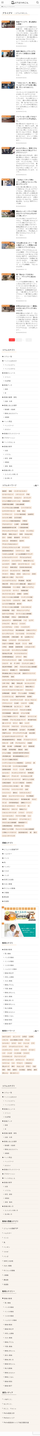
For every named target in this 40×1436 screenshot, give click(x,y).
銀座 (26, 749)
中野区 (27, 786)
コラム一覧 (8, 356)
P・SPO (17, 663)
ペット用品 (8, 421)
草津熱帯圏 (12, 749)
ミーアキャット (7, 514)
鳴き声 (30, 600)
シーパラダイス (26, 507)
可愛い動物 (8, 989)
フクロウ (22, 623)
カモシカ (5, 541)
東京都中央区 (32, 720)
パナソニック (20, 494)
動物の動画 (8, 949)
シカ (33, 564)
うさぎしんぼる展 (7, 554)
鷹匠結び (23, 716)
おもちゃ (8, 429)
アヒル (27, 1040)
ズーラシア (27, 497)
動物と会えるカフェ (11, 413)
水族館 (30, 743)
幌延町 (4, 491)
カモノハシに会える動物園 (10, 597)
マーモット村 (6, 766)
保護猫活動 (24, 590)
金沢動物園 (24, 524)
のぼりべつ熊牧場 (7, 643)
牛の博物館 (30, 796)
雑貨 (6, 389)
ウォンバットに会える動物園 (25, 829)
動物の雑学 (8, 446)
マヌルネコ (29, 690)
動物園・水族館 (10, 409)
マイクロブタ (31, 633)
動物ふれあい (13, 534)
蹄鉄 (12, 676)
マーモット (25, 537)
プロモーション (9, 438)
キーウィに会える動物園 (23, 613)
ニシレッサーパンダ (8, 836)
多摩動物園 (5, 693)
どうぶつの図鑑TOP (11, 849)
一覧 (35, 485)
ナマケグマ (5, 623)
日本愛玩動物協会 (7, 657)
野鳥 (25, 657)
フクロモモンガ (7, 1056)
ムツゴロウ (5, 564)
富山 (23, 511)
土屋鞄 (31, 703)
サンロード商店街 (18, 783)
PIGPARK (5, 676)
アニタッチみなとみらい (10, 544)
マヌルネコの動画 (25, 710)
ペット (15, 769)
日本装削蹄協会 (14, 802)
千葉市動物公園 (7, 706)
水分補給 (22, 1070)
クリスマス (25, 547)
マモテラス (15, 726)
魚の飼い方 (8, 478)
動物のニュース (9, 373)
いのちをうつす (30, 647)
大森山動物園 (20, 504)
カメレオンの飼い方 (11, 474)
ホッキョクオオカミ (8, 806)
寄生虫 (4, 640)
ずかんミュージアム (23, 610)
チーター (32, 1050)
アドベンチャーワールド (10, 531)
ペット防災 (16, 587)
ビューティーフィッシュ (16, 796)
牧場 (21, 534)
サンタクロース (15, 570)
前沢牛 (22, 541)
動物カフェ (23, 809)
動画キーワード (8, 1030)
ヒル (29, 816)
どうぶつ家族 (6, 753)
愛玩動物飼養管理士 (8, 739)
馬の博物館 (5, 617)
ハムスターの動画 (11, 969)
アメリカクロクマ (23, 640)
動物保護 (31, 746)
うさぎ (22, 531)
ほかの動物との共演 (16, 1040)
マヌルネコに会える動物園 (28, 667)
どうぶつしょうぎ (26, 726)
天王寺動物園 (6, 713)
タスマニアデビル (7, 630)
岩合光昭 (32, 733)
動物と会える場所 (10, 405)
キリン (15, 723)
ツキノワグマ (6, 600)
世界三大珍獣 (9, 879)
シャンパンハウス (17, 789)
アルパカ (5, 700)
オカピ (34, 799)
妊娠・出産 (8, 401)
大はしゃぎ (20, 1066)
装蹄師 (29, 696)
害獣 (3, 746)
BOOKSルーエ (19, 826)
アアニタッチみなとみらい (10, 799)
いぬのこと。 (19, 686)
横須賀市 (17, 537)
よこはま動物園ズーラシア (24, 554)
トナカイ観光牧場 (19, 514)
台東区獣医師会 (7, 826)
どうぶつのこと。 (25, 819)
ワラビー (19, 1063)
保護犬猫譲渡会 (24, 670)
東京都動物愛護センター (20, 756)
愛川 (35, 832)
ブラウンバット (7, 703)
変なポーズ (5, 1066)
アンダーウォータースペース (11, 779)
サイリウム (5, 789)
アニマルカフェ (20, 743)
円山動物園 (31, 729)
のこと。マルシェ (30, 700)
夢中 (13, 1066)
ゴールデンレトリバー (16, 1046)
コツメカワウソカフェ (9, 580)
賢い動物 (8, 954)
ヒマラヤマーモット (8, 511)
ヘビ (25, 620)
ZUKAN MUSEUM (25, 567)
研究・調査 (8, 458)
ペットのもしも (9, 442)
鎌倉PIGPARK (20, 696)
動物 (10, 491)
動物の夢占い (30, 686)
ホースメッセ (32, 716)
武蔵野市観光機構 (7, 504)
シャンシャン (6, 792)
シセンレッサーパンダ (9, 812)
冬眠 (18, 511)
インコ (24, 643)
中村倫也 (32, 693)
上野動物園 (17, 746)
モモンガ (5, 743)
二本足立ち (28, 1063)
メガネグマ (16, 600)
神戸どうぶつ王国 (28, 779)
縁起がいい (31, 584)
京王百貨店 (17, 517)
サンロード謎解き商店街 (10, 759)
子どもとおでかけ (25, 557)
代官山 (14, 617)
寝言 (3, 1070)
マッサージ (30, 1060)
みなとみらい (13, 819)
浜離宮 (19, 594)
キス (19, 1043)
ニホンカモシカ (26, 607)
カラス (14, 1043)
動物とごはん (9, 1016)
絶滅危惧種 (19, 647)
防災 (13, 610)
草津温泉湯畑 (6, 587)
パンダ (22, 769)
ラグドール (5, 1063)
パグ (3, 1053)
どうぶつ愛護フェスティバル (11, 501)
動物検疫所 (26, 501)
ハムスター (8, 854)
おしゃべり (16, 1036)
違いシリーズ (6, 723)
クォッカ (26, 1043)
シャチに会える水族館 (20, 766)
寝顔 (9, 1070)
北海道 (10, 537)
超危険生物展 (6, 769)
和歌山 (12, 574)
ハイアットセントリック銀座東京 (12, 763)
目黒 (20, 660)
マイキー (5, 574)
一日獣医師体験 (23, 527)
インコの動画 (9, 961)
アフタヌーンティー (30, 739)
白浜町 (16, 703)
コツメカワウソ (16, 560)
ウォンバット (21, 806)
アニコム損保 (22, 693)
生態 (6, 450)
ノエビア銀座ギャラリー (10, 716)
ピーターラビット (7, 494)
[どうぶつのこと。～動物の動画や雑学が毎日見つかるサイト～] (20, 2)
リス (13, 1063)
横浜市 (19, 604)
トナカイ (21, 812)
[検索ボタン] (37, 2)
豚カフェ (14, 623)
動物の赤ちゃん (28, 560)
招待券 (14, 693)
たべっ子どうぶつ (7, 633)
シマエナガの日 (28, 660)
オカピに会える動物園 (9, 822)
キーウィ (16, 590)
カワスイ (18, 657)
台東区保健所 (6, 783)
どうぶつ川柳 (25, 713)
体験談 (7, 462)
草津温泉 (31, 773)
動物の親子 (8, 1024)
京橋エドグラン (31, 630)
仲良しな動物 (9, 977)
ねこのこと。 (18, 706)
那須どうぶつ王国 (7, 829)
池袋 (23, 600)
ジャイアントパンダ (16, 700)
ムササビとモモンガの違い (10, 786)
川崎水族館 (15, 637)
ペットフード (9, 425)
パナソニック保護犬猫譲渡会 (11, 521)
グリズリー (5, 560)
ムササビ (28, 763)
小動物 (6, 892)
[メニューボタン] (2, 2)
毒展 (30, 643)
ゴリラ (4, 1046)
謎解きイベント (26, 802)
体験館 (7, 417)
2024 (18, 574)
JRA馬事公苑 (6, 756)
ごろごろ (5, 1040)
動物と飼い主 (9, 1000)
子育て (28, 1066)
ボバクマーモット (23, 564)
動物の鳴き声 (9, 973)
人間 (11, 743)
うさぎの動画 (9, 965)
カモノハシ (26, 574)
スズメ (16, 1050)
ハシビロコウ (25, 627)
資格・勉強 (8, 466)
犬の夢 (27, 706)
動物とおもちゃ (10, 1012)
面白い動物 (8, 996)
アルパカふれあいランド (17, 720)
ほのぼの (22, 729)
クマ (32, 1043)
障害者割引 (13, 541)
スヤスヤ (24, 1050)
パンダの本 (17, 1053)
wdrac (4, 796)
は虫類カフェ (29, 637)
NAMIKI (29, 783)
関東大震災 (13, 567)
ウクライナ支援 (21, 816)
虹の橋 (10, 746)
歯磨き (15, 1070)
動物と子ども (9, 985)
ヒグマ (31, 620)
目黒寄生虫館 (17, 620)
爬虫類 (4, 534)
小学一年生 (5, 683)
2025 (34, 574)
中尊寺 (25, 521)
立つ (3, 537)
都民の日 (16, 713)
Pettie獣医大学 (9, 1413)
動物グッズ (8, 385)
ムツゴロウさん (7, 627)
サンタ (4, 802)
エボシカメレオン (25, 792)
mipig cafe (28, 534)
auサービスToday (8, 613)
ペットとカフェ (10, 365)
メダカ (16, 627)
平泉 (28, 494)
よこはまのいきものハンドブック (12, 736)
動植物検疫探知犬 (7, 551)
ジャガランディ (7, 1050)
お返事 (31, 1036)
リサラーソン (20, 551)
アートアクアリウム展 (20, 733)
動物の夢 (29, 769)
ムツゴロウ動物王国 (8, 604)
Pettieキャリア (9, 1418)
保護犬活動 (25, 570)
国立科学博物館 (7, 667)
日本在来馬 (5, 637)
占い (25, 746)
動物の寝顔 (8, 1020)
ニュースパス (6, 590)
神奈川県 (5, 584)
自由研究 (31, 514)
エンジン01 (6, 650)
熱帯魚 (29, 1070)
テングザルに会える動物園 (10, 507)
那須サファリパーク (29, 673)
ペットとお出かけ (10, 361)
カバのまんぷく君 (26, 776)
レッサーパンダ (31, 680)
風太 (11, 686)
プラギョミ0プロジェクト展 (11, 547)
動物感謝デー (23, 822)
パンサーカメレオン (20, 491)
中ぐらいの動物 (9, 888)
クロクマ (5, 663)
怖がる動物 (8, 1008)
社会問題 (8, 381)
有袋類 (6, 901)
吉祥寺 (26, 594)
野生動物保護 (13, 729)
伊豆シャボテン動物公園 (17, 584)
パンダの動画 (9, 957)
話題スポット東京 (7, 577)
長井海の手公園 (7, 653)
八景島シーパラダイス (9, 832)
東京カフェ (5, 809)
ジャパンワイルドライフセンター (12, 690)
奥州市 (4, 819)
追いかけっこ (14, 1073)
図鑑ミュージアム (27, 587)
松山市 (18, 643)
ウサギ (6, 871)
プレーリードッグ (19, 1056)
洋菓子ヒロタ (6, 733)
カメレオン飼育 (7, 517)
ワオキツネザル (7, 497)
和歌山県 (19, 683)
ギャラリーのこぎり (8, 594)
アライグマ (5, 726)
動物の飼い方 (9, 470)
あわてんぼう (6, 1036)
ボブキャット (20, 1060)
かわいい (5, 670)
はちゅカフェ (6, 620)
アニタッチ (15, 776)
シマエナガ (12, 640)
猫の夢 (4, 729)
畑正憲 (29, 580)
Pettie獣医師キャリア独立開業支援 (16, 1422)
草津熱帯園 (5, 610)
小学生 (4, 647)
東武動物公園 (25, 799)
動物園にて (13, 670)
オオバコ (14, 809)
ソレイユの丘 (20, 633)
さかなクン (17, 497)
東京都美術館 (20, 630)
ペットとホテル (10, 369)
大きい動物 (8, 884)
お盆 (26, 789)
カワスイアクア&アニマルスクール (13, 680)
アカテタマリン (7, 524)
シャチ (27, 723)
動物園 (11, 647)
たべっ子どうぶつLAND (19, 650)
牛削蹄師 (5, 720)
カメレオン (5, 773)
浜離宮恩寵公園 (23, 617)
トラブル (8, 454)
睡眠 (13, 683)
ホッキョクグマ (30, 683)
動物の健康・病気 (10, 397)
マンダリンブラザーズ (19, 773)
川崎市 (14, 564)
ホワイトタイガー (7, 1060)
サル (26, 1046)
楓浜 (21, 723)
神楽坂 (19, 739)
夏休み (15, 792)
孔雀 (34, 1066)
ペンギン (7, 867)
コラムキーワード (9, 485)
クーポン (5, 567)
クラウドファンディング (10, 710)
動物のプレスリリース (12, 433)
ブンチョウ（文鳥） (28, 663)
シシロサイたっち (7, 696)
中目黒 (4, 749)
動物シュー (5, 776)
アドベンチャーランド (9, 660)
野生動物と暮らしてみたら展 (11, 673)
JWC (16, 667)
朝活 (28, 551)
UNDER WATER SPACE (21, 753)
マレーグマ (19, 577)
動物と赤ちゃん (10, 992)
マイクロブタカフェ (20, 653)
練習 (35, 1070)
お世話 (24, 1036)
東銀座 (20, 749)
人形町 (16, 524)
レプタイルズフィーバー (10, 557)
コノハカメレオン (7, 816)
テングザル (30, 531)
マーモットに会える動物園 (10, 607)
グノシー (5, 570)
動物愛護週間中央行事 (9, 527)
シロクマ (24, 703)
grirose (4, 686)
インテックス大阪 (26, 597)
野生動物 (21, 580)
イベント (8, 377)
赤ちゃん (5, 1073)
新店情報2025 (23, 832)
